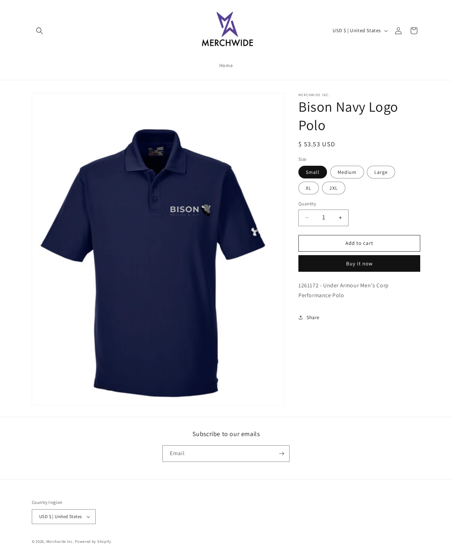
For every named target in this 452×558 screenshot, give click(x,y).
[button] (39, 31)
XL (308, 188)
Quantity (307, 204)
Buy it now (359, 263)
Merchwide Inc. (60, 541)
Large (381, 172)
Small (313, 172)
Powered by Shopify (93, 541)
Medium (347, 172)
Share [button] (313, 317)
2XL (333, 188)
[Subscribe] (281, 453)
